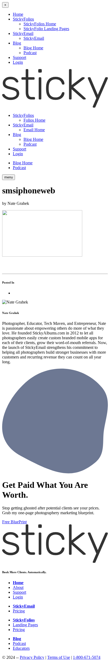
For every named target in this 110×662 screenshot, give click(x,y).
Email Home (34, 129)
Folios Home (34, 120)
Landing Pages (25, 625)
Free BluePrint (14, 522)
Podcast (30, 52)
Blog (17, 43)
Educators (21, 648)
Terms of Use (58, 657)
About (18, 587)
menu (8, 177)
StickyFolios (23, 19)
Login (18, 62)
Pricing (19, 611)
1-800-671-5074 (86, 657)
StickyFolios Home (39, 24)
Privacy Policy (32, 657)
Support (19, 57)
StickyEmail (23, 33)
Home (18, 14)
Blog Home (33, 48)
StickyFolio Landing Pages (46, 28)
